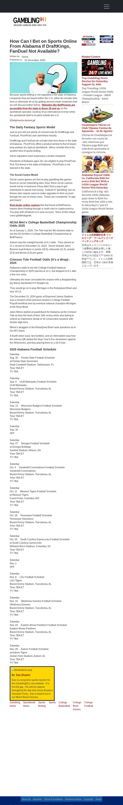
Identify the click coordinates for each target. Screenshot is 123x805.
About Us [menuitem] (26, 799)
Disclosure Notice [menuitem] (73, 799)
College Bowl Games (77, 706)
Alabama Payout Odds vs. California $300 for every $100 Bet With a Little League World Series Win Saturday (96, 181)
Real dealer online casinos (25, 205)
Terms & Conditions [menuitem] (53, 799)
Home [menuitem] (98, 799)
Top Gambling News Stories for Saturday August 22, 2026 (95, 81)
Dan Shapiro (23, 675)
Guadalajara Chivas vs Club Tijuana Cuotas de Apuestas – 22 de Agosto (97, 128)
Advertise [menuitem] (37, 799)
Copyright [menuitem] (88, 799)
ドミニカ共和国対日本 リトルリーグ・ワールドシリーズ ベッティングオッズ (97, 238)
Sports (52, 702)
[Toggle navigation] (106, 6)
